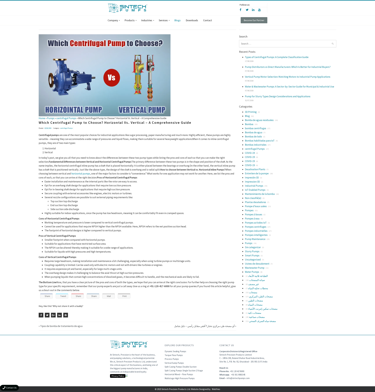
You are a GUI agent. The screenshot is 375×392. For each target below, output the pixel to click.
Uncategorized (253, 259)
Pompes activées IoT (256, 222)
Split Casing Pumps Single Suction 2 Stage (184, 370)
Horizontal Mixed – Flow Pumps (179, 374)
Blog (247, 116)
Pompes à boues (253, 214)
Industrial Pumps (254, 185)
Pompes (249, 210)
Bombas (249, 124)
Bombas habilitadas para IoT (260, 140)
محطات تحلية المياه (258, 288)
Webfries (216, 389)
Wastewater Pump (254, 267)
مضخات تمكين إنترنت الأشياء (262, 308)
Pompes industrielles (256, 230)
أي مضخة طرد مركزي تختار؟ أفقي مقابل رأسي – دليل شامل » (205, 326)
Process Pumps (172, 359)
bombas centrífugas (255, 128)
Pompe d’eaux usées (256, 206)
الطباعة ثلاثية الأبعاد (258, 276)
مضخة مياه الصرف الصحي (262, 321)
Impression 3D (252, 181)
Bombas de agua (253, 132)
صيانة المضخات (257, 280)
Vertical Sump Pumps (174, 363)
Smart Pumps (252, 255)
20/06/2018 (47, 128)
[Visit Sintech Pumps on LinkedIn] (255, 9)
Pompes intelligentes (256, 235)
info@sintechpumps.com (238, 378)
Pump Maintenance (255, 239)
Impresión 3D (252, 177)
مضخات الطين (255, 300)
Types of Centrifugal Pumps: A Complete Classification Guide (276, 57)
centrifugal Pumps (66, 128)
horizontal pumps (80, 173)
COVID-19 (250, 153)
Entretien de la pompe (257, 173)
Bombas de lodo (253, 136)
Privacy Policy (117, 376)
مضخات (253, 292)
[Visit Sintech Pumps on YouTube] (261, 9)
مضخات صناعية (257, 317)
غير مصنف (253, 284)
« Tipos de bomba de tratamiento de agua (60, 326)
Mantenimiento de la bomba (260, 194)
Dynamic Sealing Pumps (175, 351)
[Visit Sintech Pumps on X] (249, 9)
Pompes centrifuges (255, 226)
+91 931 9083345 (238, 374)
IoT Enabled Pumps (255, 189)
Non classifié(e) (253, 198)
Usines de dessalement (257, 263)
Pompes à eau (252, 218)
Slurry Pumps (252, 251)
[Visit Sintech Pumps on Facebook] (243, 9)
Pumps (248, 243)
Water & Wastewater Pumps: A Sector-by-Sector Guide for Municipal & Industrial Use (289, 86)
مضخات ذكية (254, 313)
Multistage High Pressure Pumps (180, 378)
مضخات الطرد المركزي (261, 296)
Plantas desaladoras (255, 202)
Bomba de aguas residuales (259, 120)
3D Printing (251, 112)
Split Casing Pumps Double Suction (181, 366)
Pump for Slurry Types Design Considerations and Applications (277, 96)
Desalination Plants (255, 169)
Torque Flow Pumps (174, 355)
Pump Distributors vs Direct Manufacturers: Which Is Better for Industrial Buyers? (288, 67)
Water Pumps (252, 271)
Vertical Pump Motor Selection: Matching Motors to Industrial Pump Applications (287, 76)
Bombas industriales (255, 144)
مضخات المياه (255, 304)
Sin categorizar (253, 247)
